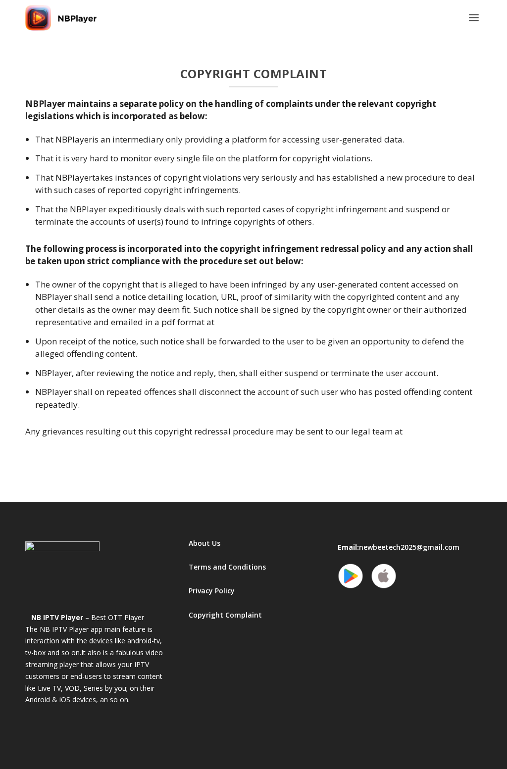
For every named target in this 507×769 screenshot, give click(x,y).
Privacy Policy (212, 590)
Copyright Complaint (225, 615)
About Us (204, 543)
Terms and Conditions (227, 567)
